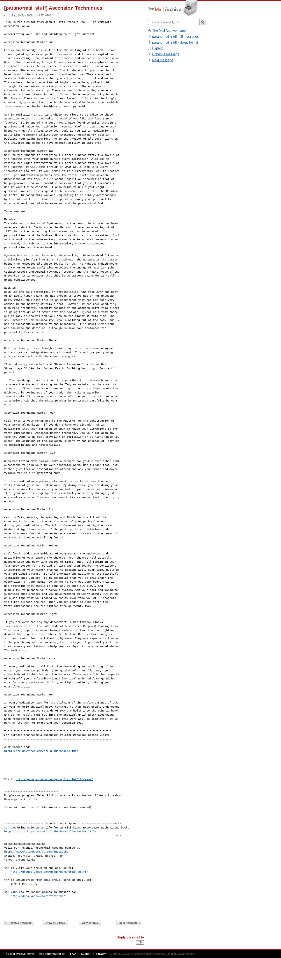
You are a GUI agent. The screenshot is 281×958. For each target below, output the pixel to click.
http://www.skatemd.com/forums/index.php (36, 851)
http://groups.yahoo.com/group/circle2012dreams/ (54, 779)
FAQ (73, 953)
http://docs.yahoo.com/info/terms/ (38, 896)
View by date (89, 922)
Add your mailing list (52, 953)
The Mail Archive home (169, 30)
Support (86, 953)
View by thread (55, 922)
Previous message (20, 922)
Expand (158, 48)
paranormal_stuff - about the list (175, 42)
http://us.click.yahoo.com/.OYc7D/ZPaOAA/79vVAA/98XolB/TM (50, 831)
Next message (128, 922)
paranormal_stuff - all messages (175, 36)
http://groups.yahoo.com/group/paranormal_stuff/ (49, 872)
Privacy (101, 953)
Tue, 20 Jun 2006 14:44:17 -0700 (31, 15)
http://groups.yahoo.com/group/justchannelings (41, 751)
